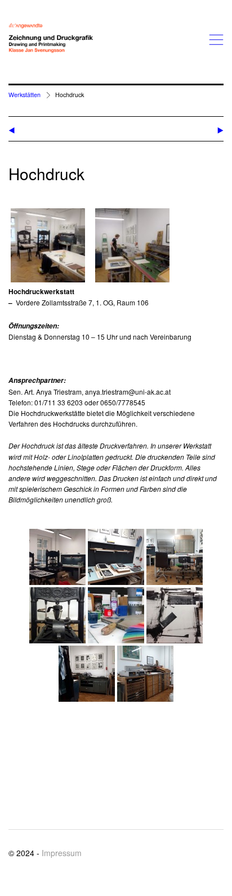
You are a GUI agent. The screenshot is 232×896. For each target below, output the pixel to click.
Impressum (62, 852)
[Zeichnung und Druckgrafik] (50, 38)
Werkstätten (24, 94)
